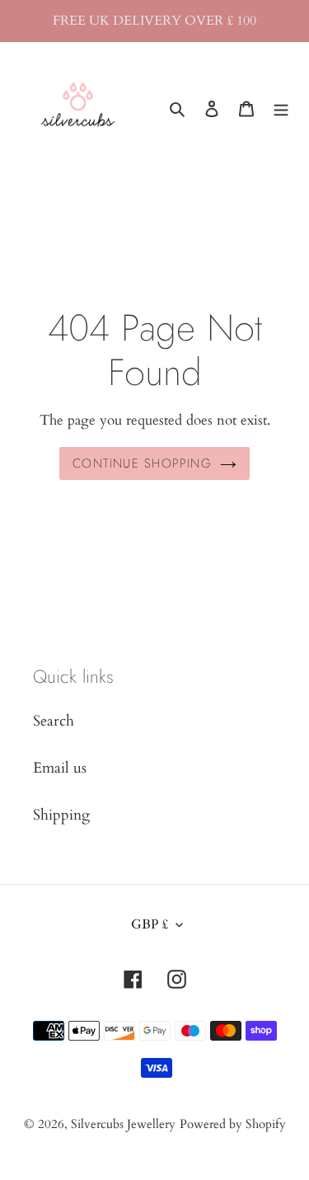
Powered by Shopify (233, 1124)
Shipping (61, 815)
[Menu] (281, 107)
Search (53, 721)
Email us (60, 768)
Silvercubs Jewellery (123, 1124)
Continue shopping (142, 463)
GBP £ (149, 924)
